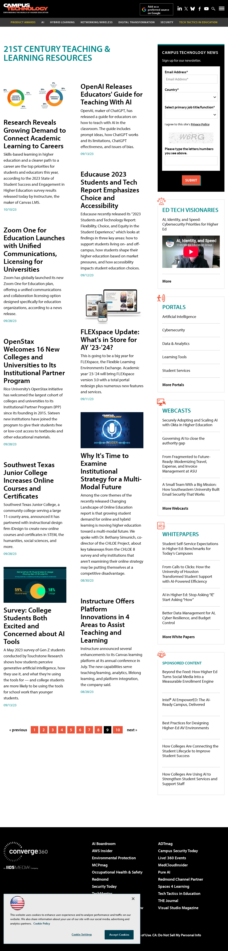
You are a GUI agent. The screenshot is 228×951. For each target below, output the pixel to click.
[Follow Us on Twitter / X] (186, 8)
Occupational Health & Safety (117, 872)
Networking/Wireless (97, 22)
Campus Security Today (178, 850)
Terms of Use (141, 935)
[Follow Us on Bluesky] (192, 8)
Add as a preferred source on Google (158, 9)
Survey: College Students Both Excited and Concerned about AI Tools (34, 625)
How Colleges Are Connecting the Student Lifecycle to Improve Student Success (190, 751)
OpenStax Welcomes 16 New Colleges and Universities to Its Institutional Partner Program (34, 361)
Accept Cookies (119, 934)
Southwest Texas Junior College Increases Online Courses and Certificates (29, 480)
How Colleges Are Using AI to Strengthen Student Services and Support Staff (189, 779)
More (166, 281)
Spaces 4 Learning (173, 886)
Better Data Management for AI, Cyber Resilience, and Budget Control (189, 617)
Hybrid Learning (62, 22)
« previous (18, 729)
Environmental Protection (114, 857)
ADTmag (165, 843)
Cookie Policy (41, 923)
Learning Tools (174, 356)
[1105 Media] (26, 892)
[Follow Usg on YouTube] (206, 8)
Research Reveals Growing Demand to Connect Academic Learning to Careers (35, 134)
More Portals (173, 384)
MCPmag (100, 865)
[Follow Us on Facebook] (199, 9)
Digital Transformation (136, 22)
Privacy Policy (200, 124)
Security (167, 22)
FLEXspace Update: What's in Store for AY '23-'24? (110, 339)
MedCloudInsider (173, 865)
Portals (174, 307)
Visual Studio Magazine (178, 907)
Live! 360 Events (172, 857)
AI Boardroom (104, 843)
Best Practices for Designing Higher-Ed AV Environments (185, 725)
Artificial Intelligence (179, 316)
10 (118, 729)
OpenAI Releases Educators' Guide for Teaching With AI (111, 94)
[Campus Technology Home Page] (26, 8)
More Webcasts (175, 508)
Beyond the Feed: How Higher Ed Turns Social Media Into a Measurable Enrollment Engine (189, 676)
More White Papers (178, 636)
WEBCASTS (176, 410)
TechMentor (102, 893)
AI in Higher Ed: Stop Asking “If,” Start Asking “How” (188, 597)
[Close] (133, 899)
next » (132, 729)
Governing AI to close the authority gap (183, 441)
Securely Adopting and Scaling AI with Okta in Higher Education (190, 422)
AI (42, 22)
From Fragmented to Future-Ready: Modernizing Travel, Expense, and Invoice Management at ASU (186, 464)
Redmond (100, 879)
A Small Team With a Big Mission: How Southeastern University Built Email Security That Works (191, 489)
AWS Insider (102, 850)
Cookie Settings (82, 934)
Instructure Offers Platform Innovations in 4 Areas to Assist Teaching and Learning (107, 620)
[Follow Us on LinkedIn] (179, 8)
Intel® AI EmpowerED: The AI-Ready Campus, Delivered (186, 702)
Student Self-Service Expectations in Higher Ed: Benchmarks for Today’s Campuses (190, 548)
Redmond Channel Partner (180, 879)
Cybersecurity (173, 329)
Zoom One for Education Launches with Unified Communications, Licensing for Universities (34, 249)
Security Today (104, 886)
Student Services (176, 370)
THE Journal (168, 900)
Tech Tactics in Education (179, 893)
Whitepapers (180, 534)
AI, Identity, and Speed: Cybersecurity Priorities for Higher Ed (190, 224)
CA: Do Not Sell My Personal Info (176, 935)
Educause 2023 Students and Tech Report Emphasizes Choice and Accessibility (110, 189)
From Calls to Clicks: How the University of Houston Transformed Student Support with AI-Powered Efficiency (187, 574)
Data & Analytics (175, 343)
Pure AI (164, 872)
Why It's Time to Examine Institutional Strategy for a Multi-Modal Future (111, 471)
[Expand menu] (222, 9)
